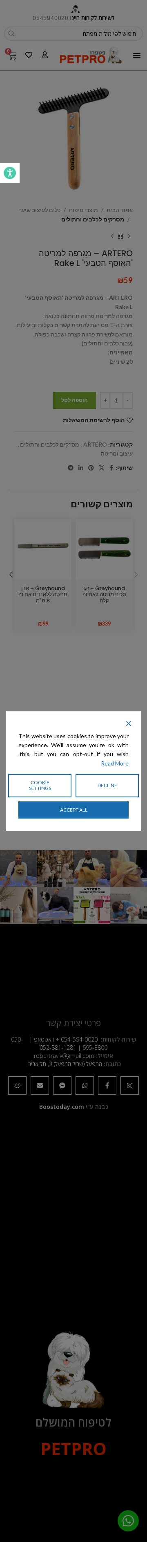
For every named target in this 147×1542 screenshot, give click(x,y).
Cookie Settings (40, 785)
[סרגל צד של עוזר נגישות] (10, 173)
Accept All (73, 810)
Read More (115, 763)
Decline (107, 785)
